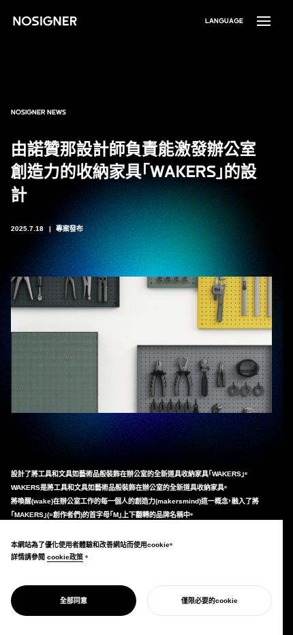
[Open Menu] (264, 21)
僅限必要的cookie (209, 600)
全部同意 (73, 600)
